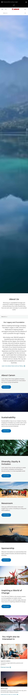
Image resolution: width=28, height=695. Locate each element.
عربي (14, 4)
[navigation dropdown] (25, 9)
